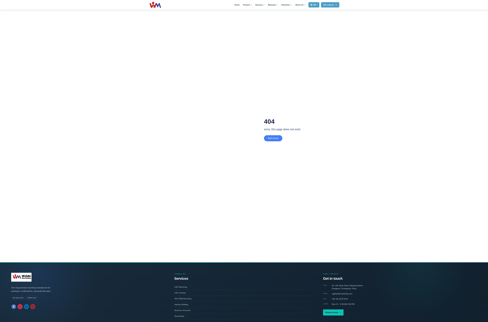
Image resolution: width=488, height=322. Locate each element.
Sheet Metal (179, 316)
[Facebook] (13, 306)
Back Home (273, 138)
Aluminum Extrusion (182, 310)
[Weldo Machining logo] (36, 277)
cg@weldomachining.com (342, 294)
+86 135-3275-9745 (340, 299)
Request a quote (333, 312)
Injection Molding (181, 304)
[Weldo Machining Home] (160, 5)
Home (237, 5)
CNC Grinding (180, 293)
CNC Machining (180, 287)
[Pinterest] (32, 306)
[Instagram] (20, 306)
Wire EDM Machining (182, 299)
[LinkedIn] (26, 306)
